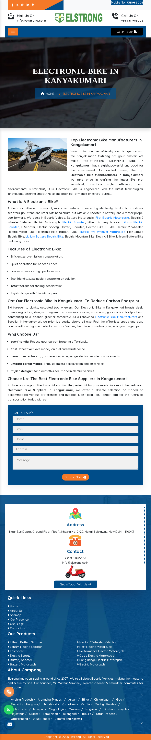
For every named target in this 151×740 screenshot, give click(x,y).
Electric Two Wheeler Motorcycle (102, 232)
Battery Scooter (20, 660)
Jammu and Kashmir (68, 718)
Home (49, 94)
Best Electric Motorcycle (95, 646)
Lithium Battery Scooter (25, 642)
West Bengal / (42, 718)
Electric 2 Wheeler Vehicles (97, 642)
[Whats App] (9, 710)
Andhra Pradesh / (23, 699)
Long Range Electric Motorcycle (101, 660)
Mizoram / (76, 709)
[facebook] (12, 5)
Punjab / (123, 709)
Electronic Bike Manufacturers (116, 317)
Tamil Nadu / (51, 714)
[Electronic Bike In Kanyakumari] (37, 154)
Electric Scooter (74, 222)
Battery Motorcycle (23, 664)
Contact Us (17, 628)
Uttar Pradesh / (106, 714)
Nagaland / (93, 709)
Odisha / (109, 709)
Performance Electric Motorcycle (101, 651)
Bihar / (87, 699)
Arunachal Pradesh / (52, 699)
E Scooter (16, 651)
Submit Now (74, 477)
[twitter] (17, 5)
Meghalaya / (57, 709)
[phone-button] (9, 694)
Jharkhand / (51, 704)
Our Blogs (16, 624)
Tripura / (88, 714)
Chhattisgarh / (104, 699)
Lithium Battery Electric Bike (44, 236)
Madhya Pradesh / (107, 704)
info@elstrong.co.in (31, 20)
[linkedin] (28, 5)
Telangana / (71, 714)
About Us (15, 610)
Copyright (50, 737)
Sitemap (15, 615)
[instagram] (22, 5)
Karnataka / (70, 704)
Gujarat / (17, 704)
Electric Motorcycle (92, 664)
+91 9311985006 (132, 20)
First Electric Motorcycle (112, 217)
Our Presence (19, 619)
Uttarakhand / (20, 718)
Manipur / (39, 709)
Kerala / (86, 704)
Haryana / (33, 704)
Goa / (120, 699)
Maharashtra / (21, 709)
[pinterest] (33, 5)
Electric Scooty (19, 655)
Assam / (74, 699)
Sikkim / (34, 714)
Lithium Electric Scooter (25, 646)
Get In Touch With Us (74, 584)
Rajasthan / (19, 714)
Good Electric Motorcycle (96, 655)
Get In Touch (125, 32)
